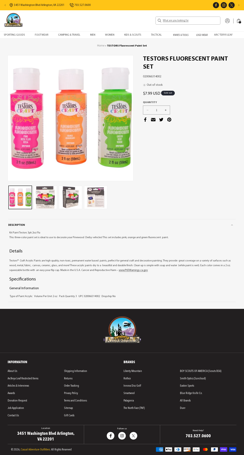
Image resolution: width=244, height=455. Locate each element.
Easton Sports (187, 386)
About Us (12, 371)
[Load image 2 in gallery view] (45, 197)
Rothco (127, 378)
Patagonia (129, 400)
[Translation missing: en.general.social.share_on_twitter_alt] (161, 120)
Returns (68, 378)
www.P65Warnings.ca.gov (133, 270)
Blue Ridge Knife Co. (191, 393)
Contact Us (13, 415)
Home (101, 45)
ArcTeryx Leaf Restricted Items (23, 378)
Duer (182, 408)
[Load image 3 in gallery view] (70, 197)
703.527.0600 (82, 5)
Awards (11, 393)
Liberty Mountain (133, 371)
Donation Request (17, 400)
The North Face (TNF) (134, 408)
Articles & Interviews (18, 386)
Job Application (16, 408)
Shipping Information (75, 371)
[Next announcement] (239, 5)
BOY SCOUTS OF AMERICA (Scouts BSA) (200, 371)
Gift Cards (69, 415)
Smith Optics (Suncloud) (193, 378)
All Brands (185, 400)
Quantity (150, 102)
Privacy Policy (71, 393)
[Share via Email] (153, 120)
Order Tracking (71, 386)
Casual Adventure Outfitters (35, 449)
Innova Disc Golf (132, 386)
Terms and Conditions (75, 400)
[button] (188, 21)
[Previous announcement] (5, 5)
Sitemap (68, 408)
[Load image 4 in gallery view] (95, 197)
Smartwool (129, 393)
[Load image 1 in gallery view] (20, 197)
